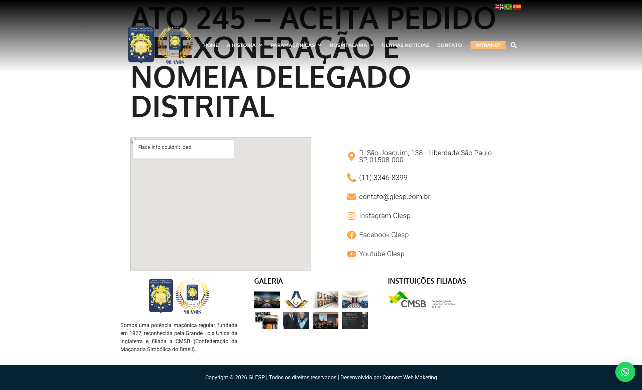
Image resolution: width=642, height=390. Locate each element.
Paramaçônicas (293, 45)
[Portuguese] (508, 6)
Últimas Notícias (405, 45)
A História (241, 45)
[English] (500, 6)
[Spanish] (517, 6)
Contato (449, 45)
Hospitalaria (348, 45)
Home (210, 45)
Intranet (488, 45)
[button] (244, 45)
